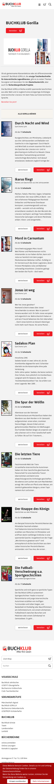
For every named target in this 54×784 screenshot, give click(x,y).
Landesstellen (7, 728)
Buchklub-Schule (8, 723)
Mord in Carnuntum (29, 238)
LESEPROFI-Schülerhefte (12, 711)
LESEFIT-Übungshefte (10, 685)
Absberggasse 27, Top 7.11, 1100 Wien (14, 758)
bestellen (40, 170)
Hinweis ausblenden (17, 781)
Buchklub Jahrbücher (10, 682)
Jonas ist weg (25, 290)
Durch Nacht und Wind (32, 123)
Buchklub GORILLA (9, 705)
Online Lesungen (8, 746)
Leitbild (5, 731)
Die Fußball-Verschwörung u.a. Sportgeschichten (28, 571)
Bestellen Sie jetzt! (9, 102)
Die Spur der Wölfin (29, 402)
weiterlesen (23, 170)
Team (4, 725)
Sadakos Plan (25, 343)
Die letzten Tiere (27, 454)
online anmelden (9, 743)
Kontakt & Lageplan (10, 748)
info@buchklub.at (8, 762)
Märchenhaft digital (10, 703)
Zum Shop (7, 659)
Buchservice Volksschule (12, 688)
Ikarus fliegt (24, 179)
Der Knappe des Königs (32, 509)
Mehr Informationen (41, 781)
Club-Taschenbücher (10, 691)
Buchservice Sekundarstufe (13, 708)
